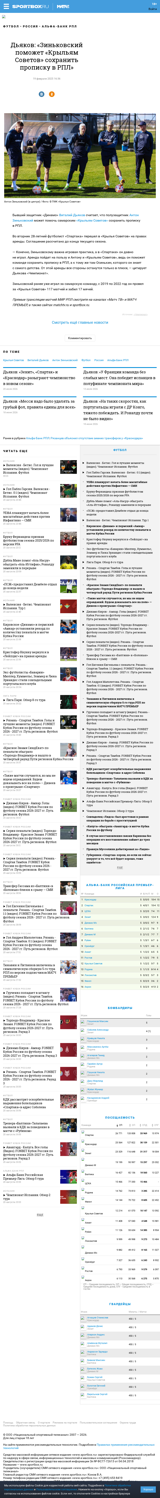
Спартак (89, 905)
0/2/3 (146, 981)
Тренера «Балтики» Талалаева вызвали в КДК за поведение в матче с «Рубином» (119, 780)
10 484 (155, 1239)
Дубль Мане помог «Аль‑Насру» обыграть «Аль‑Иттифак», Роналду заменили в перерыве (118, 503)
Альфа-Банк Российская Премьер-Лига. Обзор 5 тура (119, 803)
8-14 (153, 969)
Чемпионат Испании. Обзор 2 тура (110, 811)
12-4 (153, 917)
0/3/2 (146, 975)
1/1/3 (146, 969)
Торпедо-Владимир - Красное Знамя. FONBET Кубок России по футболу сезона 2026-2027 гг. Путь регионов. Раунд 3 (117, 732)
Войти (153, 9)
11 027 (155, 1250)
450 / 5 (132, 1319)
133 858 (131, 1133)
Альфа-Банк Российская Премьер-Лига (120, 886)
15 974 (155, 1133)
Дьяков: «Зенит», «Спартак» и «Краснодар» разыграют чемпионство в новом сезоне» (39, 377)
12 (158, 905)
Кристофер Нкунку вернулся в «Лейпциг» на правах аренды (117, 541)
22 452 (155, 1200)
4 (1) (148, 1031)
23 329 (118, 1151)
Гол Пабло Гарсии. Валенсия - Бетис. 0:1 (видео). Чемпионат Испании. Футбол (118, 474)
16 (82, 987)
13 (82, 969)
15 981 (155, 1221)
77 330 (131, 1182)
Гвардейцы (120, 1304)
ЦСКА (88, 911)
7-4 (152, 911)
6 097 (156, 1269)
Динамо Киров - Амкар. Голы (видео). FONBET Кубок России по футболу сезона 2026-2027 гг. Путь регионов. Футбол (117, 615)
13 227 (155, 1172)
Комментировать (80, 338)
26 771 (118, 1133)
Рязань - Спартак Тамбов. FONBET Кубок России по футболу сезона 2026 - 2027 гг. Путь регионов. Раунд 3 (119, 759)
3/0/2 (146, 917)
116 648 (131, 1151)
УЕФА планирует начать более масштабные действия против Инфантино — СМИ (116, 484)
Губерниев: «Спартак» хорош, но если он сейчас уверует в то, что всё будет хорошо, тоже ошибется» (118, 858)
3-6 (152, 981)
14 (82, 975)
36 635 (131, 1260)
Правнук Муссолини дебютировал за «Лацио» (118, 849)
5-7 (152, 963)
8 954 (156, 1230)
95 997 (131, 1162)
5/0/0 (146, 899)
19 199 (118, 1162)
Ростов (88, 957)
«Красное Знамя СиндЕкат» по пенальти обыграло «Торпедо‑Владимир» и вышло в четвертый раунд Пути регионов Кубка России (119, 588)
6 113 (119, 1278)
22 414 (155, 1191)
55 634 (131, 1230)
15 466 (118, 1182)
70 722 (131, 1200)
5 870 (156, 1278)
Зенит (88, 917)
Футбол (11, 26)
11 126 (118, 1230)
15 (158, 899)
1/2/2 (146, 952)
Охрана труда (128, 1422)
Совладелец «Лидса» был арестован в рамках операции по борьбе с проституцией (117, 818)
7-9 (152, 957)
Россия (30, 26)
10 (82, 952)
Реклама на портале (65, 1422)
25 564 (118, 1142)
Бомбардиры (120, 1008)
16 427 (118, 1172)
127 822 (131, 1142)
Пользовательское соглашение (98, 1422)
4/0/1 (146, 905)
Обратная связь (25, 1422)
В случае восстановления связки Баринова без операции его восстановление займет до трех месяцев (118, 839)
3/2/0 (146, 911)
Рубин (88, 940)
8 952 (156, 1260)
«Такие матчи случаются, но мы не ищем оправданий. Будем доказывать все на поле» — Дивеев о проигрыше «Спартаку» (119, 602)
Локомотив (90, 975)
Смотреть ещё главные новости (80, 322)
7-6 (152, 928)
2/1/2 (146, 928)
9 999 (119, 1239)
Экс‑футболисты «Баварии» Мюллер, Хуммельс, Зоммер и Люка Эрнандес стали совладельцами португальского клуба (119, 552)
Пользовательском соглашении (56, 1489)
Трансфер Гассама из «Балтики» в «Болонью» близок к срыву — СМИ (117, 657)
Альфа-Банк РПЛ (59, 26)
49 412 (131, 1250)
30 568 (131, 1278)
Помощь (8, 1422)
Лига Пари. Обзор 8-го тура (104, 562)
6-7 (152, 940)
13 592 (155, 1210)
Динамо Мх (91, 923)
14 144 (118, 1200)
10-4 (153, 899)
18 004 (155, 1151)
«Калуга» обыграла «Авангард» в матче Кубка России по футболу (117, 828)
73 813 (131, 1191)
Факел (88, 981)
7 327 (119, 1260)
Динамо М (90, 934)
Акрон (88, 987)
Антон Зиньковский (65, 360)
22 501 (155, 1142)
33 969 (131, 1269)
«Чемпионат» (141, 314)
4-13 (153, 987)
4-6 (152, 946)
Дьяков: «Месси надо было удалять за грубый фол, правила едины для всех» (39, 404)
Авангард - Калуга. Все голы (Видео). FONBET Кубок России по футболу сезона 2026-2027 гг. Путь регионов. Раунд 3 (117, 791)
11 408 (118, 1221)
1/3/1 (146, 940)
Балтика (89, 928)
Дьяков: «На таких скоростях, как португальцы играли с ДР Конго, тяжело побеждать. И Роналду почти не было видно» (118, 410)
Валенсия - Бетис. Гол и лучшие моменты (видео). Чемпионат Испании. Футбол (115, 464)
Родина (88, 969)
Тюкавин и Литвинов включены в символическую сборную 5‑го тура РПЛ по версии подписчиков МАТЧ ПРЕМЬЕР (115, 702)
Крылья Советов (13, 360)
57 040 (131, 1221)
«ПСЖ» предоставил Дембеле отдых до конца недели (117, 512)
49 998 (131, 1239)
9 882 (119, 1250)
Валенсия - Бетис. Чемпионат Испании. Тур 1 (117, 520)
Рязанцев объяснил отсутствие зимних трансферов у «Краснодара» (97, 438)
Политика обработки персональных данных (29, 1425)
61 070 (131, 1210)
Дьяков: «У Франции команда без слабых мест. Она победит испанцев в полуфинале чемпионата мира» (119, 377)
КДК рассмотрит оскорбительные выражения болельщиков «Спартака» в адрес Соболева (118, 771)
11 (158, 911)
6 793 (119, 1269)
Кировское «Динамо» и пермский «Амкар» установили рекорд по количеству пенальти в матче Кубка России (118, 529)
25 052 (155, 1162)
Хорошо (148, 1489)
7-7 (152, 934)
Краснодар (90, 899)
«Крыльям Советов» (92, 220)
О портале (44, 1422)
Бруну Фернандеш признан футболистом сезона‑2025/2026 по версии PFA (114, 493)
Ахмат (88, 952)
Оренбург (90, 946)
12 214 (118, 1210)
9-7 (152, 923)
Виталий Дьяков (72, 215)
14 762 (118, 1191)
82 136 (131, 1172)
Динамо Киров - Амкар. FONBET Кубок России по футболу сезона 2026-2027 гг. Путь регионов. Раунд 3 (119, 746)
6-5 (152, 952)
